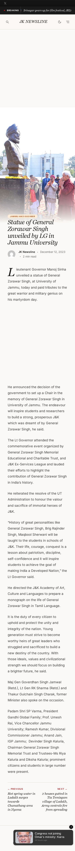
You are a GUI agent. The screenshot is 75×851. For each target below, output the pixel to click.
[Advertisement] (37, 68)
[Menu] (67, 21)
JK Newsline (34, 22)
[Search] (7, 21)
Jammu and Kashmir (22, 216)
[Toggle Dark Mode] (59, 21)
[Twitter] (5, 3)
